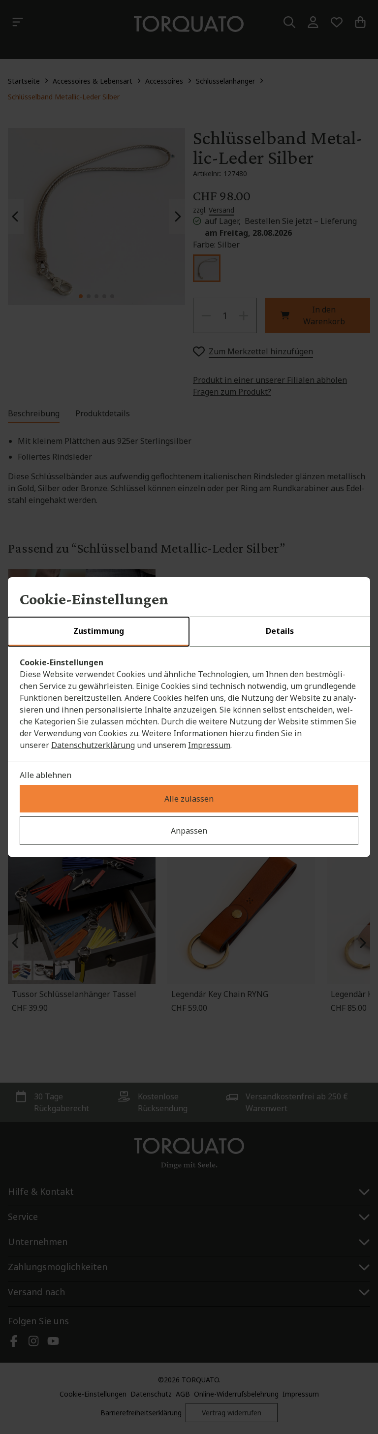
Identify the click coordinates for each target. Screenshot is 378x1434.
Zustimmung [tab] (98, 630)
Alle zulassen (189, 798)
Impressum (209, 745)
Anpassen (189, 830)
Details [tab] (280, 630)
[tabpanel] (189, 704)
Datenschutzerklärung (93, 745)
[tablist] (189, 632)
